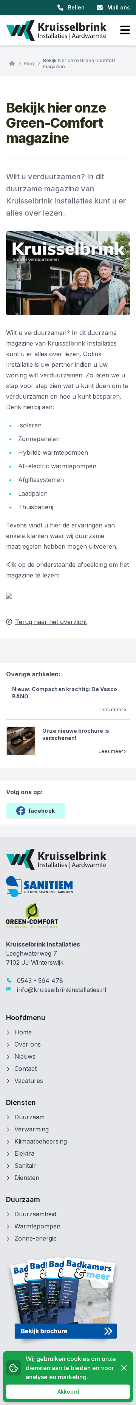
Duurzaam (29, 1117)
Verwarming (31, 1129)
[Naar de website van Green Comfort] (68, 915)
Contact (25, 1068)
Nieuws (25, 1056)
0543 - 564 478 (39, 980)
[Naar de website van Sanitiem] (68, 886)
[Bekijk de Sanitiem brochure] (68, 1300)
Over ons (27, 1044)
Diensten (26, 1177)
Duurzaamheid (35, 1214)
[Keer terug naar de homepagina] (56, 30)
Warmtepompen (37, 1226)
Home (23, 1032)
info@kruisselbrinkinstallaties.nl (60, 990)
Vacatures (28, 1080)
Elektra (24, 1153)
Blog (29, 63)
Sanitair (25, 1165)
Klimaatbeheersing (40, 1141)
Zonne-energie (35, 1238)
